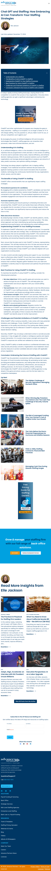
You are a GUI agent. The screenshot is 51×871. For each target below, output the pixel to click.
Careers (3, 849)
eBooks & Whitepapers (8, 839)
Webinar (8, 614)
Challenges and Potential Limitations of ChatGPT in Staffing (25, 85)
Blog (27, 614)
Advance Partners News (9, 853)
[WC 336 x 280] (25, 114)
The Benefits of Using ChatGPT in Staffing (19, 79)
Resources (3, 614)
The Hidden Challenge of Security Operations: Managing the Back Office (37, 382)
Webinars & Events (7, 828)
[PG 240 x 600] (25, 500)
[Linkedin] (30, 744)
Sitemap (47, 869)
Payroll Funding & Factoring (9, 797)
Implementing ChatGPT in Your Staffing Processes (22, 81)
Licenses (4, 857)
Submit (10, 737)
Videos (3, 835)
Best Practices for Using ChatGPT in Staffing (20, 83)
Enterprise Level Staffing (9, 811)
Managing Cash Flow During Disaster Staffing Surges (36, 467)
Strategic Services (7, 804)
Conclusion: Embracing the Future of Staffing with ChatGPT (25, 87)
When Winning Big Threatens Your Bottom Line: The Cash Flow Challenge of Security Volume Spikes (38, 400)
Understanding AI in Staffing (15, 77)
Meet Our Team (6, 846)
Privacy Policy (35, 866)
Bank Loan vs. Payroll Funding (10, 814)
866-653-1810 (8, 779)
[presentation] (12, 386)
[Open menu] (49, 3)
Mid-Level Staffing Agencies (10, 807)
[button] (25, 701)
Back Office (4, 800)
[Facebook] (20, 744)
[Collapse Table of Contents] (47, 73)
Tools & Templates (7, 821)
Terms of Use (45, 866)
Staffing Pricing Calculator (9, 825)
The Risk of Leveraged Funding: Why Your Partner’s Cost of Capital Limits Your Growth (37, 417)
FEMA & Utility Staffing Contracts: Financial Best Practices (35, 451)
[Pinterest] (27, 744)
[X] (23, 744)
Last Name (28, 723)
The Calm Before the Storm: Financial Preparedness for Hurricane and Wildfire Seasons (38, 433)
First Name (9, 723)
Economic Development (34, 614)
